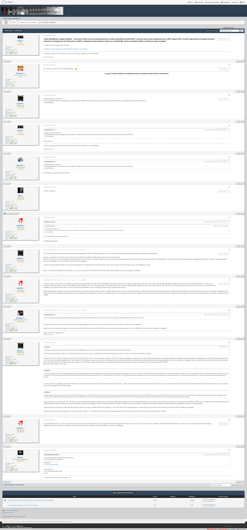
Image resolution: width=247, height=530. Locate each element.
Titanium (19, 73)
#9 (229, 280)
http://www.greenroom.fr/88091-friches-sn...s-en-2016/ (69, 49)
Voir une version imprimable (12, 510)
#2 (229, 65)
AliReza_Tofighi (12, 527)
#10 (229, 310)
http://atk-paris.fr (49, 57)
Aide (243, 2)
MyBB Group (19, 526)
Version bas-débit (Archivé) (33, 521)
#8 (229, 249)
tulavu (155, 500)
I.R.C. (191, 2)
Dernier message (207, 501)
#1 (229, 35)
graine (213, 506)
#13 (229, 450)
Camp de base (23, 22)
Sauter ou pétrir (48, 334)
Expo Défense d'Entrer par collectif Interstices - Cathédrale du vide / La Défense (30, 500)
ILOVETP (84, 280)
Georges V (84, 310)
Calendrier (226, 2)
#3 (229, 95)
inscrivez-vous (223, 529)
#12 (229, 420)
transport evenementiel (51, 464)
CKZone (13, 22)
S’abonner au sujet (9, 512)
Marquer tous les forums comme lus (61, 521)
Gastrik (83, 249)
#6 (229, 187)
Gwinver (19, 165)
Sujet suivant (20, 485)
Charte (235, 2)
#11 (229, 342)
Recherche (200, 2)
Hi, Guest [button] (9, 2)
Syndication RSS (46, 521)
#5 (229, 157)
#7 (229, 217)
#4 (229, 125)
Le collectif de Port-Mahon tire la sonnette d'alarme (23, 505)
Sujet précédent (9, 485)
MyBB (7, 526)
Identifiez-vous (211, 529)
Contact (7, 521)
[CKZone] (6, 22)
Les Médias (34, 22)
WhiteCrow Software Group (24, 527)
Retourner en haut (20, 521)
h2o (155, 505)
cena (213, 501)
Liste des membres (213, 2)
